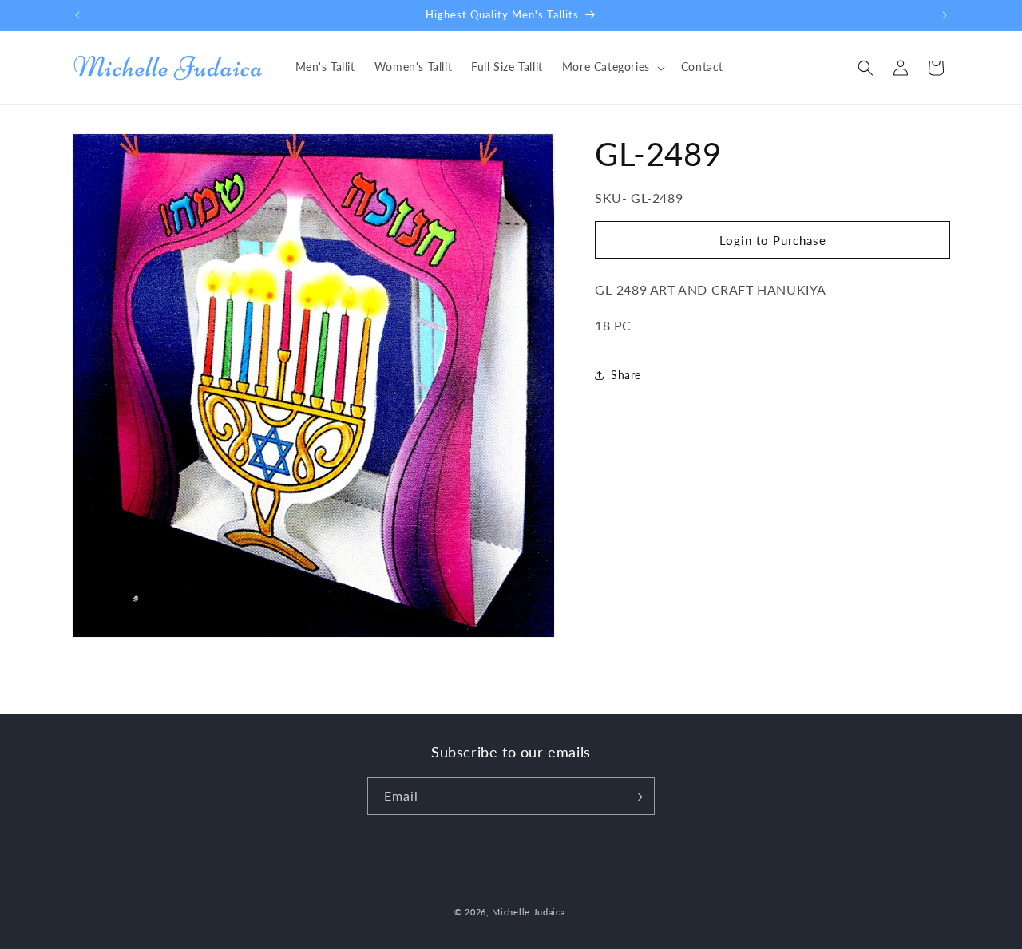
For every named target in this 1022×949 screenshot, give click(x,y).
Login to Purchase (772, 240)
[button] (612, 67)
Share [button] (626, 375)
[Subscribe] (636, 797)
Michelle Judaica (528, 912)
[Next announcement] (944, 15)
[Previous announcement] (77, 15)
